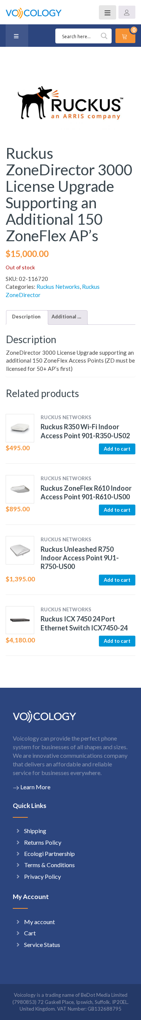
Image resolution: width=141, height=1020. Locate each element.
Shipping (35, 830)
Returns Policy (42, 842)
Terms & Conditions (49, 864)
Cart (30, 932)
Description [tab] (26, 317)
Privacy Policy (42, 876)
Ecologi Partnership (49, 853)
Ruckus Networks (58, 286)
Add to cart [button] (117, 449)
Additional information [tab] (67, 317)
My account (39, 921)
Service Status (42, 944)
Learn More (35, 786)
